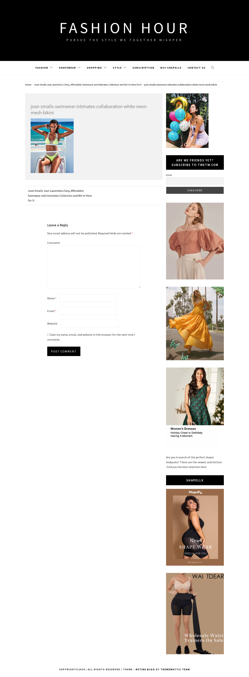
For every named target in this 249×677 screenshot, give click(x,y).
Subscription (143, 67)
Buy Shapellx (171, 67)
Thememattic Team (175, 669)
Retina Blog (145, 669)
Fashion (42, 67)
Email (51, 311)
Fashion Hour (124, 27)
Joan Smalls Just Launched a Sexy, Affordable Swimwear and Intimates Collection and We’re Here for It (60, 195)
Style (117, 67)
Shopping (94, 67)
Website (52, 323)
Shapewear (67, 67)
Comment (53, 243)
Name (52, 298)
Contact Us (197, 67)
